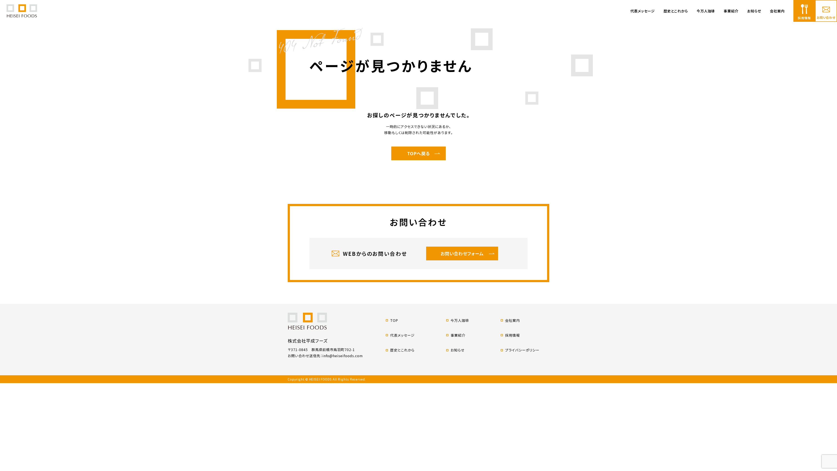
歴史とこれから (675, 11)
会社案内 (777, 11)
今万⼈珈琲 (706, 11)
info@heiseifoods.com (342, 355)
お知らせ (754, 11)
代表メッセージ (642, 11)
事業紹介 (731, 11)
